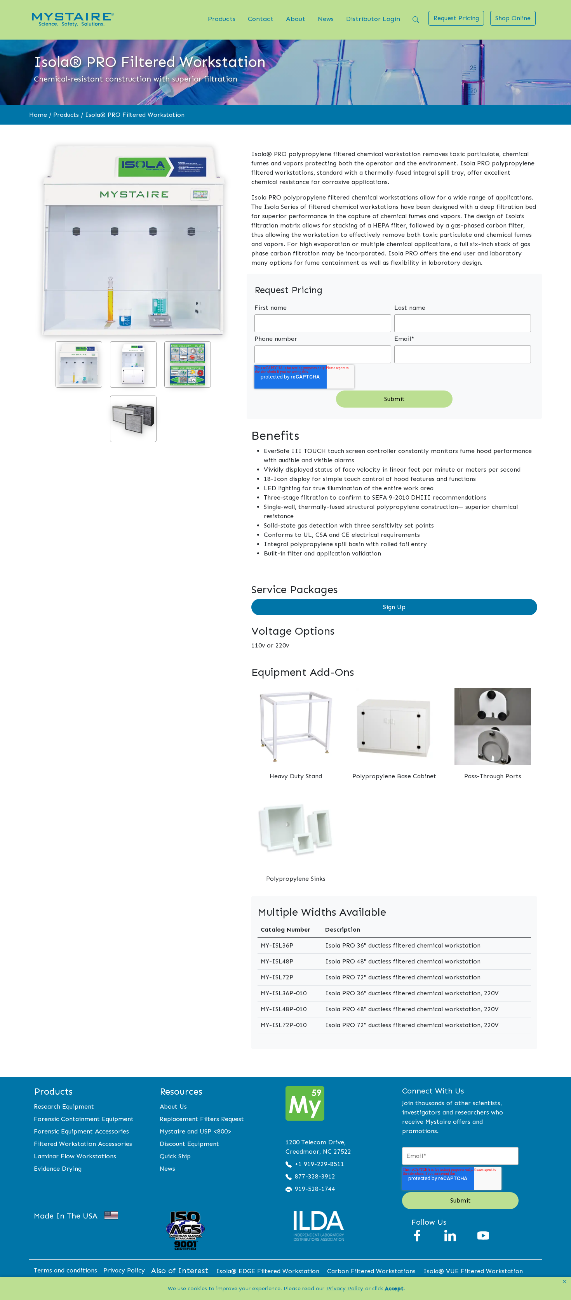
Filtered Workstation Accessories (83, 1143)
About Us (173, 1106)
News (326, 19)
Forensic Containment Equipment (84, 1119)
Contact (260, 19)
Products (221, 19)
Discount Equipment (189, 1143)
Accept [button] (394, 1288)
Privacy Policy (124, 1270)
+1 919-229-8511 (319, 1164)
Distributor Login (373, 19)
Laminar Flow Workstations (75, 1156)
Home (38, 114)
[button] (564, 1282)
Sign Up (394, 607)
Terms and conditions (65, 1270)
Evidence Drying (58, 1168)
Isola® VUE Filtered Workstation (473, 1271)
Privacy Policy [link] (344, 1288)
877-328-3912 (315, 1176)
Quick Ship (175, 1156)
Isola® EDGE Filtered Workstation (267, 1271)
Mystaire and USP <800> (196, 1131)
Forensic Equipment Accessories (81, 1131)
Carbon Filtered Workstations (371, 1271)
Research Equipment (64, 1106)
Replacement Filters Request (202, 1119)
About (295, 19)
